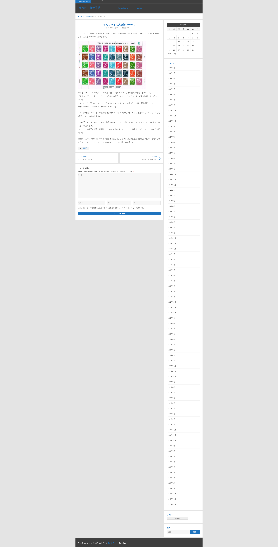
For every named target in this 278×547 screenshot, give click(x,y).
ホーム (81, 16)
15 (188, 42)
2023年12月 (172, 238)
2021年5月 (171, 403)
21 (183, 46)
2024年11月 (172, 179)
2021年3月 (171, 414)
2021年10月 (172, 376)
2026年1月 (171, 105)
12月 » (175, 54)
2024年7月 (171, 201)
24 (197, 46)
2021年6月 (171, 398)
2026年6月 (171, 78)
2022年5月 (171, 339)
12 (174, 42)
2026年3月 (171, 94)
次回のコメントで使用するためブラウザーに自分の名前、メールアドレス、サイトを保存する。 (112, 208)
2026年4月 (171, 89)
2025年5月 (171, 148)
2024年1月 (171, 233)
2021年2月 (171, 419)
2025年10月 (172, 121)
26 (174, 50)
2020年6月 (171, 462)
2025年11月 (172, 116)
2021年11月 (172, 371)
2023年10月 (172, 249)
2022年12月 (172, 302)
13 (179, 42)
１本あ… (94, 2)
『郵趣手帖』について (125, 8)
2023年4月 (171, 281)
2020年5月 (171, 467)
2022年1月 (171, 360)
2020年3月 (171, 478)
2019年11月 (172, 499)
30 (193, 50)
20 (179, 46)
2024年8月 (171, 195)
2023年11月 (172, 243)
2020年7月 (171, 456)
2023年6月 (171, 270)
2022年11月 (172, 307)
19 (174, 46)
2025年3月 (171, 158)
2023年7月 (171, 265)
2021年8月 (171, 387)
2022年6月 (171, 334)
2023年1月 (171, 297)
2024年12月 (172, 174)
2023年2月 (171, 291)
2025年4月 (171, 153)
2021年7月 (171, 392)
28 (183, 50)
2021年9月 (171, 382)
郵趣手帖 (126, 28)
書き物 (139, 8)
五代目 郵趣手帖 (89, 7)
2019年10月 (172, 504)
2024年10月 (172, 185)
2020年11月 (172, 435)
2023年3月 (171, 286)
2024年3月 (171, 222)
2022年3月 (171, 350)
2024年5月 (171, 211)
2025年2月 (171, 164)
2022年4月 (171, 345)
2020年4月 (171, 472)
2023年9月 (171, 254)
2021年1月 (171, 424)
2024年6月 (171, 206)
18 (169, 46)
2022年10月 (172, 313)
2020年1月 (171, 488)
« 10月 (169, 54)
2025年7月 (171, 137)
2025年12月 (172, 110)
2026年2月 (171, 100)
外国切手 (89, 16)
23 (193, 46)
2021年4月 (171, 408)
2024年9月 (171, 190)
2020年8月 (171, 451)
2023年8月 (171, 259)
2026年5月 (171, 84)
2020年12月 (172, 430)
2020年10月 (172, 440)
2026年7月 (171, 73)
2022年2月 (171, 355)
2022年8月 (171, 323)
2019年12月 (172, 494)
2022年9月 (171, 318)
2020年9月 (171, 446)
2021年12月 (172, 366)
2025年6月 (171, 142)
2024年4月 (171, 217)
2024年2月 (171, 227)
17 (197, 42)
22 (188, 46)
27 (179, 50)
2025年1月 (171, 169)
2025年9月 (171, 126)
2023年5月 (171, 275)
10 (197, 37)
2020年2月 (171, 483)
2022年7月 (171, 329)
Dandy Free (112, 543)
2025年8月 (171, 132)
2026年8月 (171, 68)
